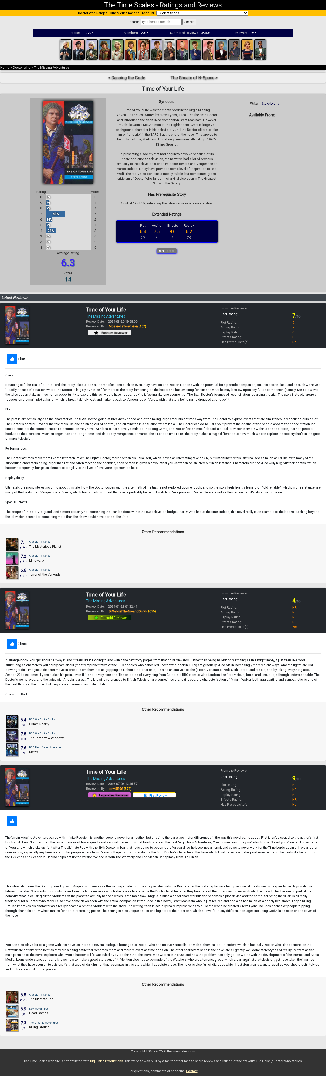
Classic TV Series (39, 541)
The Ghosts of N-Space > (194, 77)
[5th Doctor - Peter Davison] (118, 49)
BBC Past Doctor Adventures (46, 747)
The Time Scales (129, 5)
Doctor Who (21, 67)
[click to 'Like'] (12, 359)
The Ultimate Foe (41, 999)
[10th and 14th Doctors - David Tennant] (195, 49)
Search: (135, 22)
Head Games (38, 1013)
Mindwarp (36, 560)
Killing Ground (39, 1027)
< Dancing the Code (126, 77)
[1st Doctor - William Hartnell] (66, 49)
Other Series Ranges (124, 13)
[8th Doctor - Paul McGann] (156, 49)
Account (148, 13)
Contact (192, 1071)
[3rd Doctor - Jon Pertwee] (92, 49)
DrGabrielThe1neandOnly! (132, 611)
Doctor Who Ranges (92, 13)
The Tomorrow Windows (47, 738)
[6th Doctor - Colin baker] (131, 49)
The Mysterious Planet (45, 546)
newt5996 (120, 789)
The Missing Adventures (52, 67)
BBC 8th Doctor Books (42, 719)
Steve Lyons (270, 103)
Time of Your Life (106, 310)
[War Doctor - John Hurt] (169, 49)
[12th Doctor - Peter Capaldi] (221, 49)
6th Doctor (166, 251)
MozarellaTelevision (127, 326)
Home (4, 67)
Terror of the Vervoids (45, 574)
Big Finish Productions (106, 1061)
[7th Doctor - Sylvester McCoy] (144, 49)
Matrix (33, 752)
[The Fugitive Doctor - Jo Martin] (234, 49)
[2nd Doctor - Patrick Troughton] (79, 49)
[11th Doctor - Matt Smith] (208, 49)
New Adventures (39, 1008)
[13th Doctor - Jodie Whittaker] (247, 49)
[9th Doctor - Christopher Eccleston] (182, 49)
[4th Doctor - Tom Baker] (105, 49)
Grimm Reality (39, 724)
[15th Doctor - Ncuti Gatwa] (260, 49)
